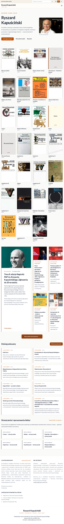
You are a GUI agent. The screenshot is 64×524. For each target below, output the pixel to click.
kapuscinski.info (6, 1)
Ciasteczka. (4, 488)
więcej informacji (26, 460)
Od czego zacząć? (7, 39)
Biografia (29, 38)
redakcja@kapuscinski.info (40, 482)
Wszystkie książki (20, 38)
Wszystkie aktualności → (32, 336)
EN (61, 1)
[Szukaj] (52, 1)
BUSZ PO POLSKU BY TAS (10, 501)
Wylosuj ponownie (56, 344)
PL (58, 1)
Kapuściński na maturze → (56, 420)
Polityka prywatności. (6, 486)
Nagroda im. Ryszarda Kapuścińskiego (13, 495)
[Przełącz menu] (61, 5)
